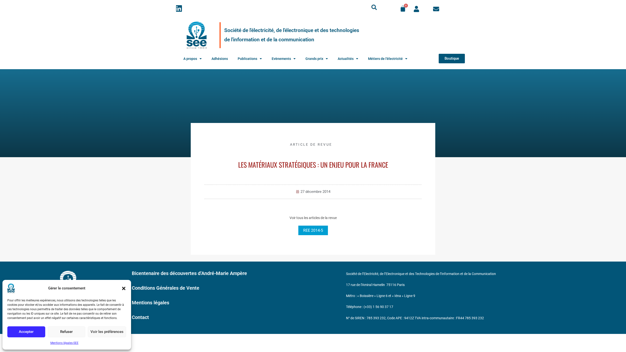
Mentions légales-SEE (64, 343)
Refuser (66, 332)
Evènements (281, 59)
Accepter (26, 332)
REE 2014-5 (313, 230)
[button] (123, 288)
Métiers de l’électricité (385, 59)
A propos (190, 59)
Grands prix (314, 59)
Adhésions (220, 59)
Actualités (346, 59)
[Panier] (403, 8)
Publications (247, 59)
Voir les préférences (106, 332)
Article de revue (311, 144)
